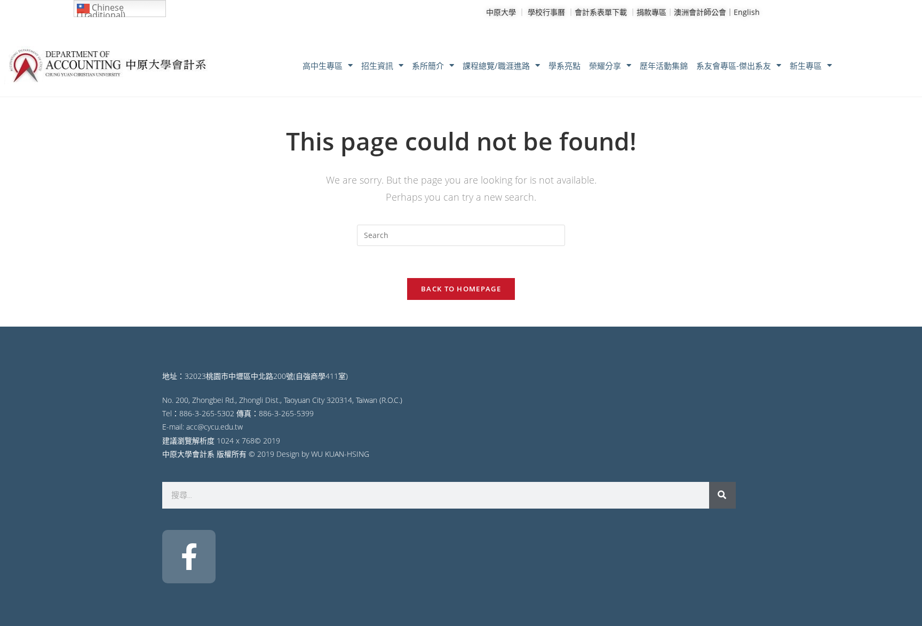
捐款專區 (651, 12)
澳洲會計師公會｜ (704, 12)
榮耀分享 (605, 65)
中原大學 (501, 12)
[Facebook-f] (189, 556)
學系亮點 (565, 65)
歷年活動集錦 (664, 65)
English (747, 12)
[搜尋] (722, 495)
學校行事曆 (546, 12)
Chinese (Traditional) (101, 9)
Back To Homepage (461, 289)
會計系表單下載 (601, 12)
